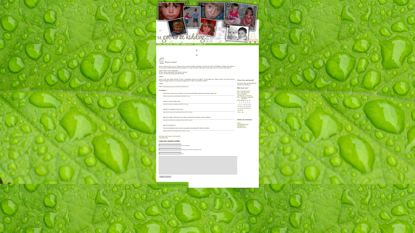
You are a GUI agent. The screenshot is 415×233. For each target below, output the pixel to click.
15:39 (186, 104)
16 (242, 106)
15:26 (190, 120)
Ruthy (171, 96)
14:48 (188, 130)
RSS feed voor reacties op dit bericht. (170, 136)
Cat (238, 95)
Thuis (159, 44)
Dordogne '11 (200, 44)
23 (242, 108)
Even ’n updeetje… (247, 95)
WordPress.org (241, 127)
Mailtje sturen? (187, 44)
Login (239, 123)
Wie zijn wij (167, 44)
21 (238, 108)
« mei (238, 112)
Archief (177, 44)
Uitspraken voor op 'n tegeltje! (171, 86)
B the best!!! (246, 91)
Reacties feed (241, 126)
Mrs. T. (239, 91)
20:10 (190, 112)
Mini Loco (172, 66)
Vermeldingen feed (242, 124)
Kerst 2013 (246, 92)
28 (238, 110)
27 (250, 108)
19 (248, 106)
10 (244, 104)
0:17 (189, 96)
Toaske (171, 112)
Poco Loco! (171, 62)
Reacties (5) (184, 86)
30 (242, 110)
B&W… (245, 94)
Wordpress (172, 186)
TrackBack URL (163, 137)
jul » (242, 112)
